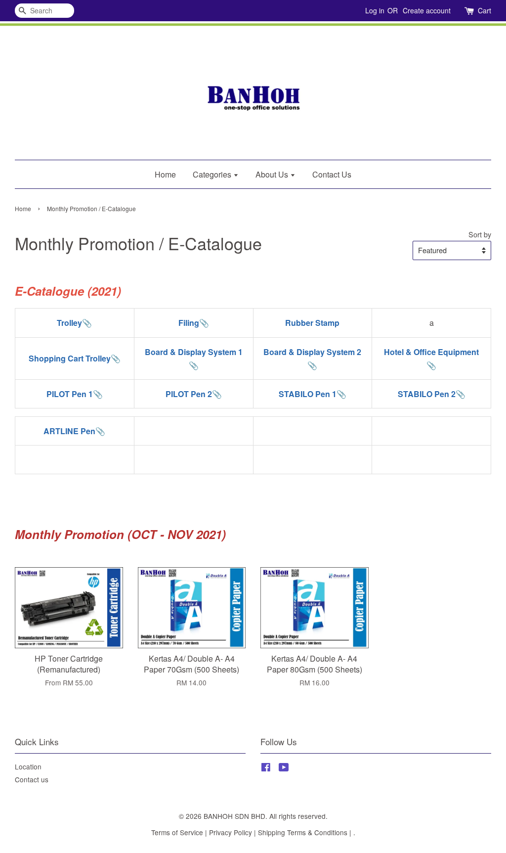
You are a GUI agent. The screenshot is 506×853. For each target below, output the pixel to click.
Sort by (479, 234)
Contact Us (331, 174)
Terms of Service (177, 832)
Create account (427, 10)
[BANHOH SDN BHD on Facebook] (265, 768)
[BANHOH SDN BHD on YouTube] (284, 768)
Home (165, 174)
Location (28, 766)
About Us (272, 174)
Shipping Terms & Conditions (302, 832)
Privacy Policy (230, 832)
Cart (484, 10)
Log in (374, 10)
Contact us (31, 779)
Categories (213, 174)
